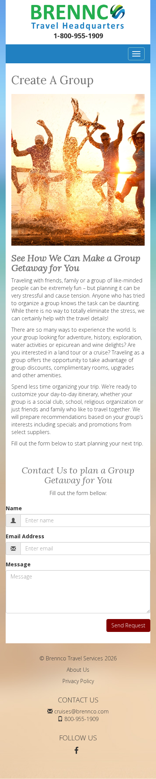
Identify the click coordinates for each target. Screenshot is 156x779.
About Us (78, 669)
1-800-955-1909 (78, 35)
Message (18, 564)
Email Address (25, 536)
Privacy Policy (78, 681)
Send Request (128, 625)
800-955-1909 (81, 719)
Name (14, 508)
